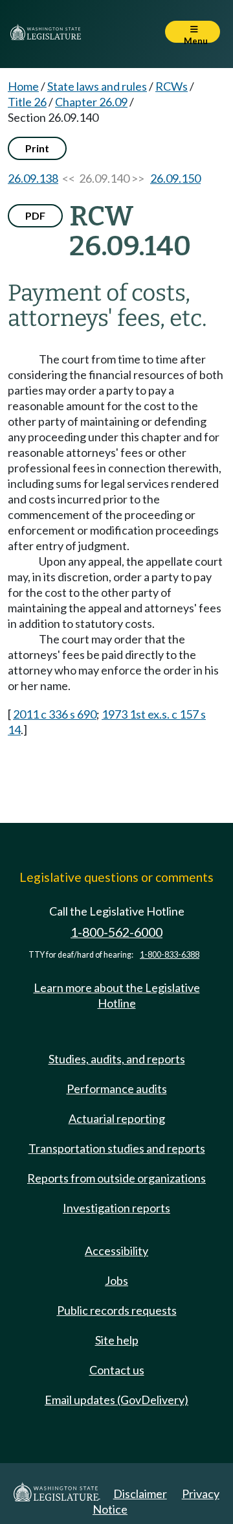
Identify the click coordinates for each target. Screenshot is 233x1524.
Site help (117, 1340)
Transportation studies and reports (116, 1148)
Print (37, 148)
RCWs (171, 86)
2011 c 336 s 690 (54, 714)
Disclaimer (140, 1493)
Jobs (116, 1280)
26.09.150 (175, 178)
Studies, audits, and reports (117, 1059)
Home (23, 86)
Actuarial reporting (117, 1118)
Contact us (116, 1370)
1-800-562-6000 (116, 932)
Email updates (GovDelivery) (116, 1399)
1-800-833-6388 (169, 955)
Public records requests (117, 1310)
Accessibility (116, 1250)
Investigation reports (116, 1208)
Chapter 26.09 (91, 102)
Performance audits (117, 1088)
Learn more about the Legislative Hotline (117, 995)
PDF (35, 215)
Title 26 (27, 102)
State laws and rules (97, 86)
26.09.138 (33, 178)
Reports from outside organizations (116, 1178)
